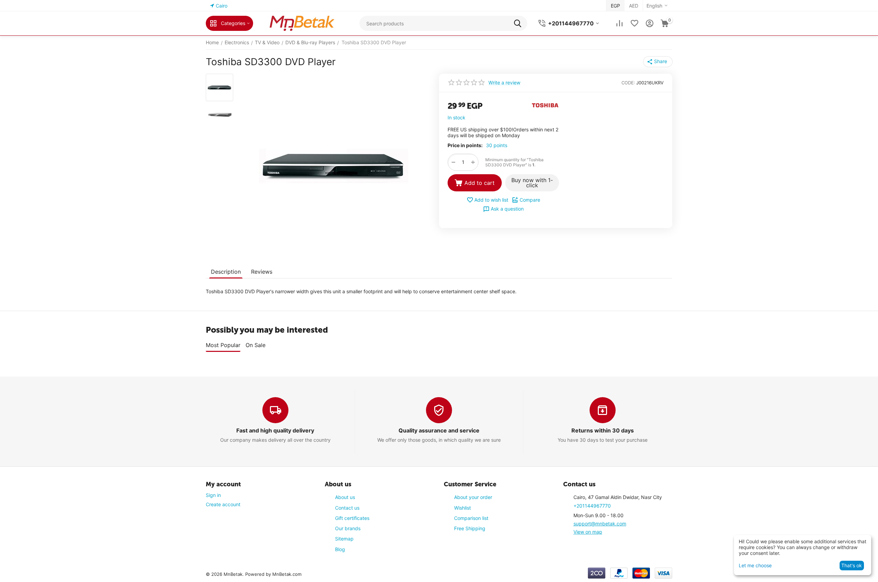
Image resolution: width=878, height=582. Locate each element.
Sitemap (344, 539)
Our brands (347, 528)
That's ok (851, 565)
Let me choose (755, 565)
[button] (657, 62)
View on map (587, 532)
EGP (615, 6)
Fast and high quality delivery (275, 430)
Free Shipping (469, 528)
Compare (530, 200)
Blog (340, 549)
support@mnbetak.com (599, 523)
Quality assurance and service (439, 430)
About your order (473, 497)
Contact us (347, 508)
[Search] (519, 23)
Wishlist (462, 508)
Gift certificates (352, 518)
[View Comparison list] (619, 23)
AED (633, 6)
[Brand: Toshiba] (545, 105)
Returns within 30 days (602, 430)
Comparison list (471, 518)
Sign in (213, 495)
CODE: (628, 82)
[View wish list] (634, 23)
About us (345, 497)
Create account (223, 504)
